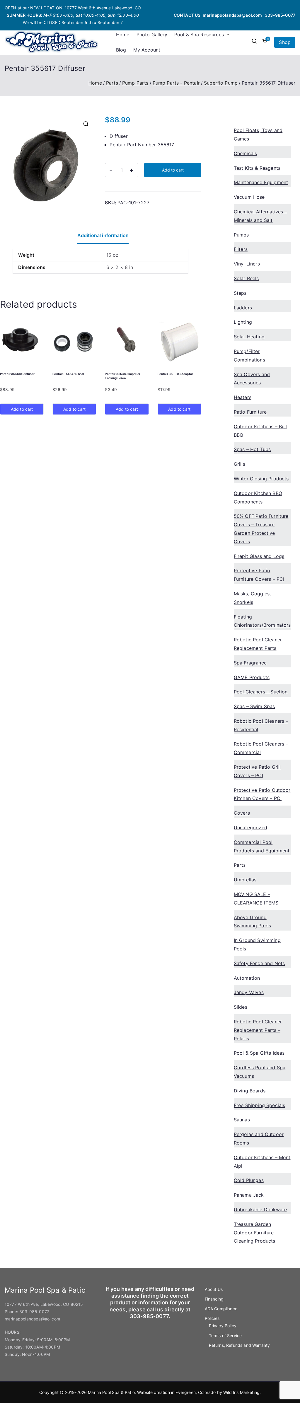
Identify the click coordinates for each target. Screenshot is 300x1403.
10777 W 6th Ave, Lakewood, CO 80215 (44, 1304)
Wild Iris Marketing (241, 1392)
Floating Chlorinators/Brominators (262, 621)
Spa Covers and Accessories (252, 378)
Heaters (242, 397)
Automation (247, 978)
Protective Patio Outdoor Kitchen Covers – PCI (262, 794)
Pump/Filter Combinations (249, 355)
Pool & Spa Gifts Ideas (259, 1053)
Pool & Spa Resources (199, 34)
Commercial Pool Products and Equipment (262, 846)
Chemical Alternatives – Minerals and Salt (260, 216)
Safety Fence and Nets (259, 963)
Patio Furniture (250, 412)
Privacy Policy (222, 1325)
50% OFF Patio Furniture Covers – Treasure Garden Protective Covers (261, 528)
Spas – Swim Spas (254, 706)
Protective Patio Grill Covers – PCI (257, 771)
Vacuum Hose (249, 197)
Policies (212, 1318)
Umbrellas (245, 880)
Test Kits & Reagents (257, 168)
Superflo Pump (221, 83)
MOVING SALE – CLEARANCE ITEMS (256, 898)
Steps (240, 293)
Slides (240, 1007)
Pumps (241, 235)
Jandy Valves (249, 992)
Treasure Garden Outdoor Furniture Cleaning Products (254, 1232)
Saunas (242, 1120)
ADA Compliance (221, 1308)
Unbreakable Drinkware (260, 1209)
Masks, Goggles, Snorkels (252, 598)
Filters (241, 249)
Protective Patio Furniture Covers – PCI (259, 575)
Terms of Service (225, 1335)
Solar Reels (246, 278)
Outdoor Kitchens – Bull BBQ (260, 431)
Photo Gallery (152, 34)
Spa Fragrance (250, 663)
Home (122, 34)
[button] (227, 34)
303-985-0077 (280, 15)
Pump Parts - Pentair (176, 83)
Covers (242, 813)
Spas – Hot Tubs (252, 449)
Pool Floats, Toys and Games (258, 134)
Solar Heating (249, 337)
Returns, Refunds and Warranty (239, 1345)
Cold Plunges (249, 1180)
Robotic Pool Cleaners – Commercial (261, 748)
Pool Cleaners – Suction (261, 692)
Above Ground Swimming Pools (252, 921)
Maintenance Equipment (261, 182)
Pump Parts (135, 83)
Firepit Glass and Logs (259, 556)
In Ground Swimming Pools (257, 944)
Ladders (243, 308)
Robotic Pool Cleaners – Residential (261, 725)
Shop (285, 42)
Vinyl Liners (247, 264)
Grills (239, 464)
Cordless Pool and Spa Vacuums (259, 1072)
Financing (214, 1298)
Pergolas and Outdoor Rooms (259, 1138)
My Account (147, 50)
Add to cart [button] (22, 409)
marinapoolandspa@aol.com (232, 15)
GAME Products (252, 677)
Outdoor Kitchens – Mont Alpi (262, 1161)
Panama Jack (249, 1195)
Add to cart (173, 169)
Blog (121, 50)
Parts (112, 83)
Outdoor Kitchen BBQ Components (258, 497)
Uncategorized (250, 827)
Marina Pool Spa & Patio (111, 1392)
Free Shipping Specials (259, 1105)
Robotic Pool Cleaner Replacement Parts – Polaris (258, 1030)
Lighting (243, 322)
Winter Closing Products (261, 479)
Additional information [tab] (103, 235)
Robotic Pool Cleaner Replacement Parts (258, 644)
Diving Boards (249, 1091)
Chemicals (245, 153)
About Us (214, 1289)
